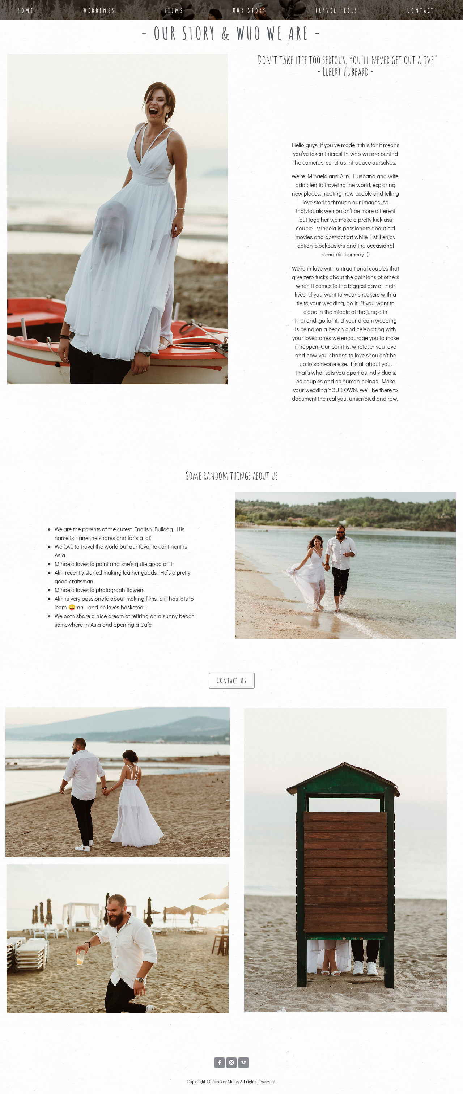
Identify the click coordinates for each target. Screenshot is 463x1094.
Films (174, 10)
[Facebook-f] (219, 1062)
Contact (421, 10)
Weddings (99, 10)
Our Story (250, 10)
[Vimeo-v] (243, 1062)
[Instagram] (231, 1062)
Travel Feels (336, 10)
